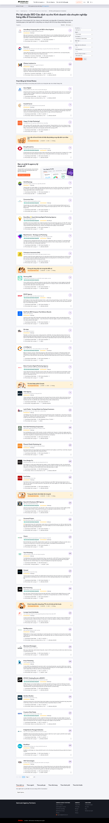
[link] (51, 2)
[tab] (20, 785)
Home (17, 10)
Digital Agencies (24, 10)
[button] (85, 2)
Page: (27, 777)
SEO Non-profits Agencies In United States (38, 10)
